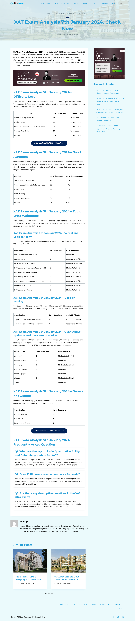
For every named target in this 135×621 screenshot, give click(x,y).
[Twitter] (118, 617)
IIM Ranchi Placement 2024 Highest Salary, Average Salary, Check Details (110, 101)
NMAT (93, 605)
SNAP (102, 605)
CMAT (120, 608)
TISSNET (104, 4)
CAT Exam (64, 605)
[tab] (45, 593)
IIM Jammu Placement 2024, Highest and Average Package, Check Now (108, 129)
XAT (67, 17)
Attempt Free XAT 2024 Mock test (49, 143)
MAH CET (83, 605)
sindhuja (62, 34)
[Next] (82, 570)
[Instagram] (123, 617)
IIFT (56, 4)
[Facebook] (113, 617)
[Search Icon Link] (121, 4)
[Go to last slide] (16, 570)
